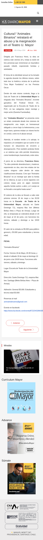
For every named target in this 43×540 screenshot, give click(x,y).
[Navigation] (37, 21)
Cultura (8, 50)
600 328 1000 (20, 2)
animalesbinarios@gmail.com (15, 302)
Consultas (7, 2)
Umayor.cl (40, 2)
